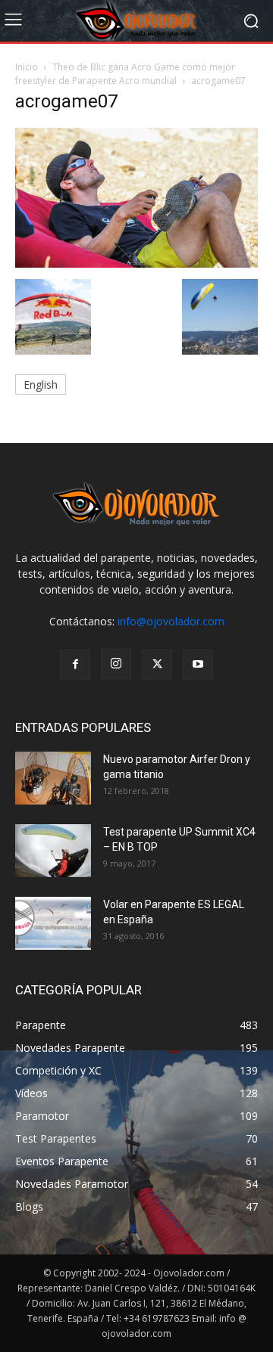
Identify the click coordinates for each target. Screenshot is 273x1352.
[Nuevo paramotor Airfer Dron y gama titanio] (53, 778)
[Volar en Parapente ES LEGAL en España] (53, 923)
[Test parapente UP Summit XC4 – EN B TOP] (53, 850)
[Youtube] (198, 665)
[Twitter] (157, 665)
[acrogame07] (136, 263)
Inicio (26, 66)
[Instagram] (116, 664)
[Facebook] (75, 665)
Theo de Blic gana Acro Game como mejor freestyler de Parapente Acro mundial (125, 73)
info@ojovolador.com (171, 621)
